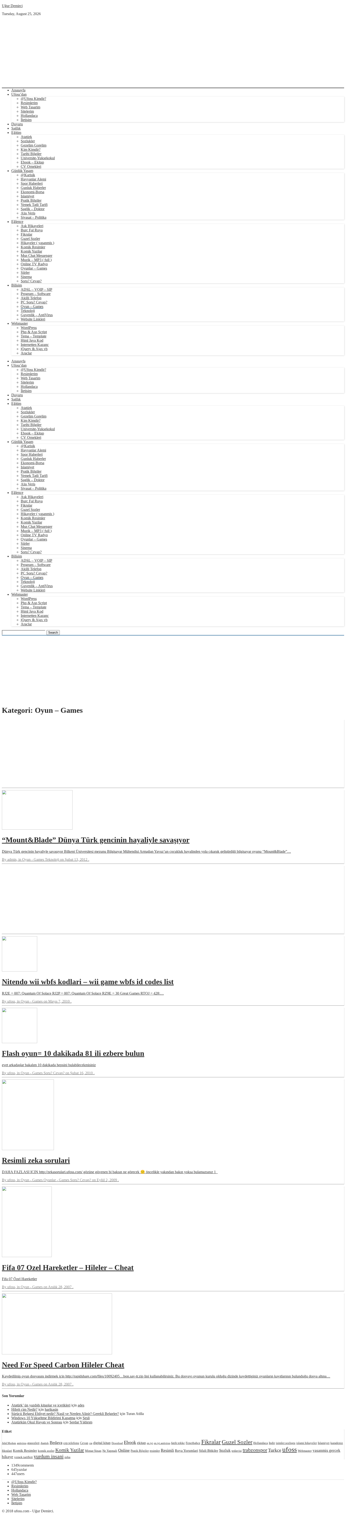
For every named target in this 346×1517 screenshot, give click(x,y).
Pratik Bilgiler (31, 200)
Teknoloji (28, 311)
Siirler (25, 273)
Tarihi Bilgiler (31, 154)
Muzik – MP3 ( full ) (36, 260)
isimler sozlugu (285, 1443)
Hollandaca (29, 116)
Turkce (274, 1450)
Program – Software (36, 294)
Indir (272, 1443)
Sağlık (16, 128)
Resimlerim (29, 103)
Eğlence (17, 222)
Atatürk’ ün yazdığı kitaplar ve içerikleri (40, 1405)
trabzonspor (255, 1450)
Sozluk (225, 1450)
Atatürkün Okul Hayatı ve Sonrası (36, 1422)
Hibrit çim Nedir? (24, 1409)
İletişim (26, 120)
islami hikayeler (306, 1443)
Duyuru (17, 124)
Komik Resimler (33, 247)
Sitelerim (27, 111)
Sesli (86, 1418)
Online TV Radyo (34, 264)
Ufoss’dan (19, 94)
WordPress (29, 328)
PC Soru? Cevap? (34, 302)
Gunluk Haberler (33, 188)
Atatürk (26, 137)
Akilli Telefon (31, 298)
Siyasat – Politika (33, 217)
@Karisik (28, 175)
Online (124, 1450)
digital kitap (102, 1443)
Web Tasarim (30, 107)
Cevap (84, 1443)
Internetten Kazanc (35, 345)
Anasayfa (18, 90)
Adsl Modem (9, 1443)
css (90, 1443)
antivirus (21, 1443)
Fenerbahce (193, 1443)
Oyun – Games (32, 306)
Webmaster (19, 323)
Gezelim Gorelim (33, 145)
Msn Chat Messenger (36, 256)
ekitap (141, 1443)
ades (81, 1405)
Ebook (130, 1442)
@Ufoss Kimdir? (33, 99)
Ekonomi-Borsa (32, 192)
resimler (155, 1450)
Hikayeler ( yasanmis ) (37, 243)
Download (117, 1443)
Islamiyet (27, 196)
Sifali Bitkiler (208, 1450)
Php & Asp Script (34, 332)
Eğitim (16, 133)
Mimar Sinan (93, 1450)
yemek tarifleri (23, 1457)
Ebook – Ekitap (32, 162)
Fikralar (26, 234)
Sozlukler (28, 141)
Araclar (26, 353)
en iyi (150, 1443)
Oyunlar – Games (34, 268)
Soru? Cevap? (31, 281)
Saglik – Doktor (32, 209)
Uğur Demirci (12, 6)
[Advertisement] (173, 51)
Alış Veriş (28, 213)
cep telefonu (71, 1443)
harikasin (51, 1409)
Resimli (167, 1450)
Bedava (56, 1442)
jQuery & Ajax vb (34, 349)
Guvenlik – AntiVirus (37, 315)
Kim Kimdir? (30, 150)
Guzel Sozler (30, 239)
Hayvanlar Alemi (33, 179)
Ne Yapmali (109, 1450)
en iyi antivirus (162, 1443)
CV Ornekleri (31, 166)
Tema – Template (33, 336)
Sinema (26, 277)
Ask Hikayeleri (32, 226)
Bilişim (16, 285)
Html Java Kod (32, 340)
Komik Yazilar (31, 251)
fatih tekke (178, 1443)
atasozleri (33, 1443)
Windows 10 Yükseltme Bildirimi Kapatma (43, 1418)
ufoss (289, 1449)
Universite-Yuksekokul (38, 158)
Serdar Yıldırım (80, 1422)
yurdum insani (49, 1456)
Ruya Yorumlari (186, 1450)
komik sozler (46, 1450)
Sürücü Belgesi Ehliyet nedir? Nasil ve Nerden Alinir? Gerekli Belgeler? (65, 1414)
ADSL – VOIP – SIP (36, 289)
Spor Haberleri (32, 183)
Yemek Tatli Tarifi (34, 205)
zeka (67, 1457)
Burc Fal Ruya (32, 230)
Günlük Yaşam (22, 171)
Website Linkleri (33, 319)
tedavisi (237, 1450)
